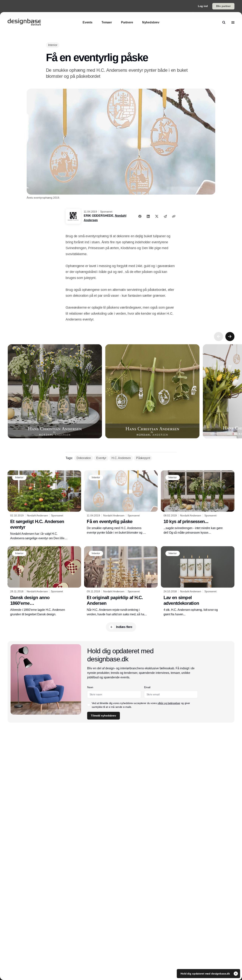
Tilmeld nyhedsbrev (103, 715)
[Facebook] (140, 216)
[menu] (232, 22)
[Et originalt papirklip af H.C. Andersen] (121, 581)
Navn (90, 687)
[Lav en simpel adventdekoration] (197, 581)
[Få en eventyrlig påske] (121, 502)
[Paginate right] (229, 336)
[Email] (165, 216)
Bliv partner (223, 6)
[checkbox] (88, 704)
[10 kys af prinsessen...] (197, 502)
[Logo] (24, 22)
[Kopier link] (173, 216)
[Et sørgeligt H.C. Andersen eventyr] (44, 505)
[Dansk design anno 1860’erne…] (44, 581)
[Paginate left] (218, 336)
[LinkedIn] (148, 216)
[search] (223, 22)
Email (147, 687)
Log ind (203, 6)
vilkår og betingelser (168, 703)
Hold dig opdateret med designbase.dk (206, 973)
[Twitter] (156, 216)
